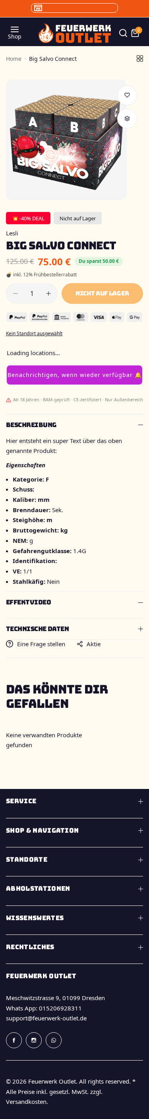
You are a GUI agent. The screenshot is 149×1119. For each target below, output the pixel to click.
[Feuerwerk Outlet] (75, 33)
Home (13, 58)
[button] (74, 375)
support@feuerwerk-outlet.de (46, 1018)
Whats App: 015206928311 (44, 1008)
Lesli (12, 233)
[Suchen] (123, 33)
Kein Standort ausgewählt (34, 333)
